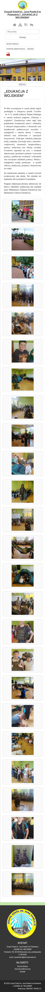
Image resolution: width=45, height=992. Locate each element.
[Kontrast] (31, 25)
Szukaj (22, 37)
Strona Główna (12, 44)
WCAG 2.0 (37, 989)
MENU (22, 84)
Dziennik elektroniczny (15, 49)
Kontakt (30, 49)
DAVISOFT (29, 989)
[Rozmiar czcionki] (25, 25)
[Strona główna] (14, 25)
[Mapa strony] (20, 25)
